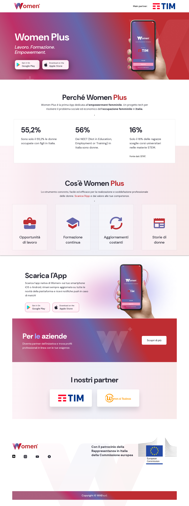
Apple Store (55, 66)
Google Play (28, 66)
